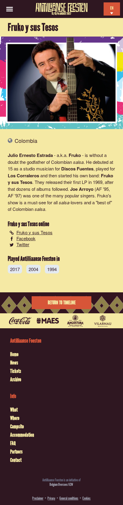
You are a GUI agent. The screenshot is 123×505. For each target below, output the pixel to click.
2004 (33, 269)
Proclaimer (37, 498)
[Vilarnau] (103, 321)
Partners (16, 451)
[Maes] (48, 321)
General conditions (68, 498)
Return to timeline (62, 303)
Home (14, 354)
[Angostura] (75, 321)
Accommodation (22, 435)
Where (14, 418)
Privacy (51, 498)
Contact (15, 460)
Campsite (17, 426)
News (14, 362)
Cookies (86, 498)
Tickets (15, 371)
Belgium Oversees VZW (61, 484)
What (14, 409)
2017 (15, 269)
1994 (52, 269)
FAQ (13, 443)
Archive (15, 379)
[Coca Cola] (20, 321)
